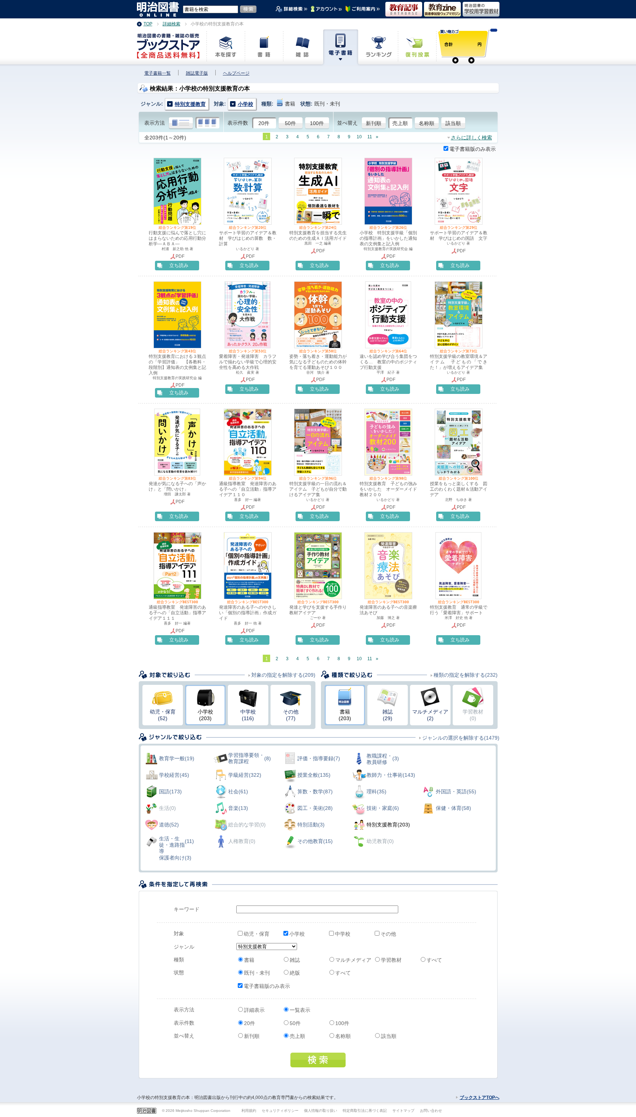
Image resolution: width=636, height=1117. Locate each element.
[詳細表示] (181, 123)
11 (369, 136)
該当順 (453, 123)
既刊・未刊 (257, 973)
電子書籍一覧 (157, 73)
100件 (317, 123)
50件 (290, 123)
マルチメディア (353, 960)
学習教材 (391, 960)
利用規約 (248, 1111)
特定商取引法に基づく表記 (365, 1111)
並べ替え (347, 123)
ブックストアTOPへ (479, 1097)
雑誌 (295, 960)
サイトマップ (403, 1111)
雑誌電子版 (197, 73)
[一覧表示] (207, 123)
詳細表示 (254, 1010)
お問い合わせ (431, 1111)
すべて (434, 960)
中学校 (342, 934)
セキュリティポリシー (280, 1111)
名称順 (426, 123)
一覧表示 (300, 1010)
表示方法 (154, 123)
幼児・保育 (256, 934)
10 (359, 136)
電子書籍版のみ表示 (472, 149)
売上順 (400, 123)
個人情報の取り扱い (320, 1111)
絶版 (295, 973)
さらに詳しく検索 (471, 137)
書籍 (249, 960)
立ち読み (178, 265)
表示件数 (237, 123)
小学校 (297, 934)
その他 (388, 934)
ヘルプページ (236, 73)
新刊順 (373, 123)
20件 (263, 123)
